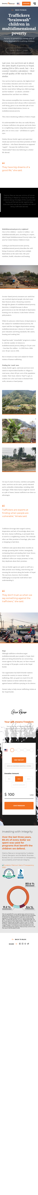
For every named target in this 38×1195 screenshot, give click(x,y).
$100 (19, 779)
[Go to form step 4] (32, 750)
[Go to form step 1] (12, 750)
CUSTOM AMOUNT (19, 785)
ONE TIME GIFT (19, 760)
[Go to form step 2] (19, 750)
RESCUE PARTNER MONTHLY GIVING (19, 766)
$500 (28, 779)
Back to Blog (20, 10)
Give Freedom (19, 805)
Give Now (26, 3)
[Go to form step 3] (25, 750)
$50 (9, 779)
